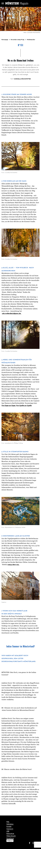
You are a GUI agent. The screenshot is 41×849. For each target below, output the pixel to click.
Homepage (4, 39)
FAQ (7, 822)
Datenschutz (10, 833)
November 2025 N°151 (17, 39)
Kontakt (8, 826)
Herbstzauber (31, 39)
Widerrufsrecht (11, 836)
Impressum (9, 829)
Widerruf (10, 841)
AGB (7, 831)
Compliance (10, 838)
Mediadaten (10, 824)
